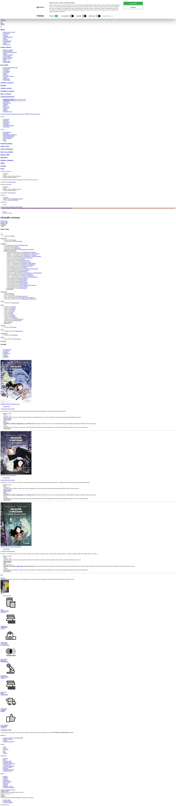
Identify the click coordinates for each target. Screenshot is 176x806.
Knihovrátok (20, 423)
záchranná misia (19, 319)
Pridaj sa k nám (6, 782)
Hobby (4, 59)
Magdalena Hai (19, 331)
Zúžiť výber (3, 341)
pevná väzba (18, 339)
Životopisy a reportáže (8, 54)
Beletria (3, 29)
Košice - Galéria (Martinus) (30, 263)
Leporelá (5, 77)
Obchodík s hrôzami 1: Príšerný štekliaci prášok (11, 546)
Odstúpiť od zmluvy (7, 771)
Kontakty (5, 776)
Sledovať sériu (4, 221)
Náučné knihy (6, 78)
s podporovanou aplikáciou (17, 198)
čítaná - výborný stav (22, 296)
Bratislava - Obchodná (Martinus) (34, 256)
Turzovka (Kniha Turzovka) (30, 285)
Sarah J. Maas (6, 124)
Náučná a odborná (6, 47)
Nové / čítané (3, 291)
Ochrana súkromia (7, 801)
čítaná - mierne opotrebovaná (28, 297)
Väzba (2, 337)
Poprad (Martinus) (24, 278)
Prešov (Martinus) (24, 279)
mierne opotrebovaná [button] (7, 565)
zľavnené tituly (19, 241)
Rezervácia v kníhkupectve (9, 763)
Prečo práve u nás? (7, 761)
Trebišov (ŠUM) (22, 281)
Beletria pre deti (4, 223)
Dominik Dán (6, 119)
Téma (2, 305)
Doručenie (5, 758)
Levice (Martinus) (24, 267)
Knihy (4, 211)
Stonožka (15, 335)
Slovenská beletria (7, 40)
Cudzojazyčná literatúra (7, 96)
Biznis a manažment (7, 51)
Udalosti (5, 740)
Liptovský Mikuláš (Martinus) (31, 268)
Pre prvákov (6, 70)
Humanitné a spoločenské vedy (10, 52)
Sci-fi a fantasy (6, 33)
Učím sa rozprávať (7, 138)
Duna (4, 139)
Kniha (4, 413)
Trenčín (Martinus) (24, 282)
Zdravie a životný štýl (8, 57)
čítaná (13, 294)
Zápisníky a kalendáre (7, 160)
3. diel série (8, 408)
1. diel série (8, 551)
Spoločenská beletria (7, 37)
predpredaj (16, 246)
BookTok (5, 110)
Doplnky (2, 24)
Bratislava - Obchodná (8, 738)
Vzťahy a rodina (6, 56)
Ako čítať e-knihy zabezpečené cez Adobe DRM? (11, 207)
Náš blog (5, 778)
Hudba (3, 163)
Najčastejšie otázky (7, 762)
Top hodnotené (6, 353)
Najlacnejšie (6, 357)
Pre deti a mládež (4, 222)
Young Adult (6, 72)
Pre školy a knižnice (7, 767)
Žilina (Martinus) (23, 288)
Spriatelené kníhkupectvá (8, 741)
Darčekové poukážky (7, 143)
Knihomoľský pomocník (8, 769)
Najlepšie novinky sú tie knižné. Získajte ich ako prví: (12, 792)
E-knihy (2, 19)
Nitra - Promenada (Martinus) (31, 277)
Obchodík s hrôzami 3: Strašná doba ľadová (10, 404)
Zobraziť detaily (107, 16)
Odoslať (2, 795)
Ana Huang (5, 123)
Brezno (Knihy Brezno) (27, 257)
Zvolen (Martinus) (24, 286)
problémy (15, 317)
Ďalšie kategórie (6, 44)
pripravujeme (18, 248)
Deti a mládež (4, 65)
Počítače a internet (7, 58)
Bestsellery (5, 104)
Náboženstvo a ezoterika (7, 91)
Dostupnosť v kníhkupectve (10, 250)
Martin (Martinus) (23, 271)
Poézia (4, 43)
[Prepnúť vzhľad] (1, 26)
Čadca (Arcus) (21, 259)
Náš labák (5, 785)
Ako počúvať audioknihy (8, 766)
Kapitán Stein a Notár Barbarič (10, 134)
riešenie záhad (18, 320)
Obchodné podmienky (8, 802)
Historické (5, 39)
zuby (12, 312)
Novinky (5, 105)
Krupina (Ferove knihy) (27, 266)
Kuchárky (3, 85)
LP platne (3, 166)
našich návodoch (12, 182)
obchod (14, 306)
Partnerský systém (7, 781)
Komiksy (5, 34)
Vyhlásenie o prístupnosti (8, 787)
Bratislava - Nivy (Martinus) (30, 255)
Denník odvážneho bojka (8, 135)
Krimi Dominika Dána (8, 137)
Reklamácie (5, 768)
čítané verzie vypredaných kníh (29, 298)
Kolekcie (5, 109)
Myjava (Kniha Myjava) (27, 274)
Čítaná (4, 421)
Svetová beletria (6, 42)
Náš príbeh (5, 777)
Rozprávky (5, 75)
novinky (14, 240)
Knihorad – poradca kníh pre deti (10, 67)
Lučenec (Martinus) (24, 270)
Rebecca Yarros (6, 121)
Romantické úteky (7, 132)
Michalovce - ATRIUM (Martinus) (34, 272)
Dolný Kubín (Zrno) (25, 260)
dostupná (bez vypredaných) (28, 249)
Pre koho (3, 325)
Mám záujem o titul (7, 111)
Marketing (5, 783)
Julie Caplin (5, 120)
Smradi (4, 140)
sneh (12, 313)
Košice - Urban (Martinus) (29, 264)
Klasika (5, 38)
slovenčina (16, 302)
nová (12, 293)
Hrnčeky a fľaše (5, 154)
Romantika (5, 35)
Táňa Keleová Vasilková (8, 125)
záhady (13, 308)
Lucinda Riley (6, 126)
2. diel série (8, 480)
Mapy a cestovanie (6, 94)
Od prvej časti (6, 350)
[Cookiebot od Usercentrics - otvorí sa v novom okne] (40, 16)
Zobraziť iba (3, 238)
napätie (13, 309)
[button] (89, 416)
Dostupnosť (3, 243)
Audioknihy (3, 20)
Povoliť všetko (133, 3)
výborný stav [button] (6, 422)
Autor (2, 329)
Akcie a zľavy (6, 108)
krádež (13, 315)
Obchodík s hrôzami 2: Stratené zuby (9, 475)
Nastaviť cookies (7, 800)
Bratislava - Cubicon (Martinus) (32, 253)
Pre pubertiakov (6, 71)
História (5, 53)
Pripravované (6, 106)
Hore (2, 575)
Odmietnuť (133, 7)
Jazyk (2, 301)
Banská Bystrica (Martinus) (30, 252)
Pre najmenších (6, 68)
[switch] (72, 16)
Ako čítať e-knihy (7, 764)
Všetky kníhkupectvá (8, 739)
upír (11, 321)
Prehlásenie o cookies (8, 786)
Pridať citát (3, 578)
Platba (4, 759)
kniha (13, 236)
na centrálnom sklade (23, 245)
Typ (2, 234)
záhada (13, 316)
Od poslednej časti (7, 349)
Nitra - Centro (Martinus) (28, 275)
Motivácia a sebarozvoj (8, 50)
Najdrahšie (5, 355)
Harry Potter (6, 133)
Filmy (2, 23)
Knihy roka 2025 (7, 103)
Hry (1, 21)
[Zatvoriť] (1, 232)
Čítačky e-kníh (5, 146)
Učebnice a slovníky (6, 88)
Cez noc (2, 593)
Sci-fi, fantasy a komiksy (8, 76)
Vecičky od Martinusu (7, 149)
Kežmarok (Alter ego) (26, 262)
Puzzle (2, 168)
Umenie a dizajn (6, 61)
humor (13, 310)
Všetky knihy (6, 101)
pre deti (14, 327)
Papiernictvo (4, 157)
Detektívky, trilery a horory (9, 32)
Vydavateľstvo (4, 333)
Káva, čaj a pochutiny (7, 152)
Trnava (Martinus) (24, 283)
